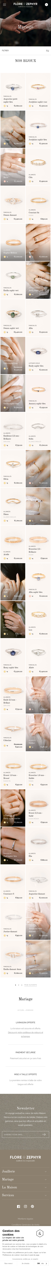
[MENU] (4, 4)
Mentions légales (25, 1219)
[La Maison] (46, 1187)
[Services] (46, 1195)
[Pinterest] (32, 1206)
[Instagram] (25, 1206)
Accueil (21, 1010)
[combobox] (44, 1263)
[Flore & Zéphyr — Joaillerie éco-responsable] (25, 5)
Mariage (29, 1010)
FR (42, 1264)
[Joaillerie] (46, 1171)
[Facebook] (19, 1206)
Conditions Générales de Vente (25, 1225)
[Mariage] (46, 1179)
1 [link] (15, 985)
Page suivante (30, 985)
